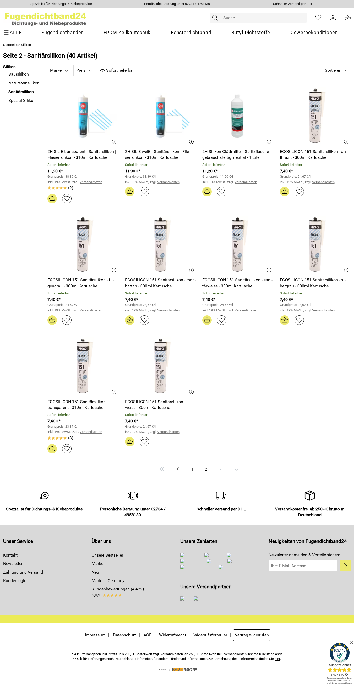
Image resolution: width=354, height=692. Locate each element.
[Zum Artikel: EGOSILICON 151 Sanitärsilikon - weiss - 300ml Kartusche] (160, 365)
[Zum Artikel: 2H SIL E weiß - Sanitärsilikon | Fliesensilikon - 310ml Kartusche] (160, 115)
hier (277, 659)
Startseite (10, 45)
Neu (95, 572)
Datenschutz (124, 634)
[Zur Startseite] (45, 18)
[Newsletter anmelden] (345, 565)
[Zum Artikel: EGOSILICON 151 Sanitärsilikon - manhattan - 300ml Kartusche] (160, 244)
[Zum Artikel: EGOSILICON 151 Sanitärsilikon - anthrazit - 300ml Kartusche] (315, 115)
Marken (99, 563)
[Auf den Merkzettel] (67, 198)
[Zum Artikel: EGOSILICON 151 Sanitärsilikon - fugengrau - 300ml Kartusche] (83, 244)
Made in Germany (108, 580)
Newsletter (13, 563)
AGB (148, 634)
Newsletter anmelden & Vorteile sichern (304, 554)
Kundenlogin (14, 580)
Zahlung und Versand (23, 572)
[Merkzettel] (318, 18)
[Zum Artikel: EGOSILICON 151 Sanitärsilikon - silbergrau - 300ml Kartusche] (315, 244)
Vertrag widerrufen (252, 634)
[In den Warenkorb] (52, 198)
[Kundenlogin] (333, 18)
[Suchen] (216, 18)
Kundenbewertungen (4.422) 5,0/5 (118, 592)
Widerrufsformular (210, 634)
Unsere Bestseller (107, 555)
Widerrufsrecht (172, 634)
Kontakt (10, 555)
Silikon (26, 45)
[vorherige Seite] (178, 469)
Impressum (95, 634)
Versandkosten (91, 182)
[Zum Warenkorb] (348, 18)
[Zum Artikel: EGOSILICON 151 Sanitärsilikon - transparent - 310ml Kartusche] (83, 365)
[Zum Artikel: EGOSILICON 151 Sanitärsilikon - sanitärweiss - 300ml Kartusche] (238, 244)
